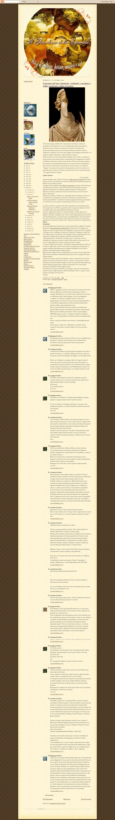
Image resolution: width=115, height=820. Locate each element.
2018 (27, 166)
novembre (30, 192)
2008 (27, 187)
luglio (29, 217)
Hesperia (53, 287)
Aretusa (52, 375)
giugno (29, 219)
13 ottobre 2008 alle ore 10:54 (56, 345)
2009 (27, 185)
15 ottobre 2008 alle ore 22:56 (56, 663)
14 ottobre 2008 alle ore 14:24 (56, 602)
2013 (27, 176)
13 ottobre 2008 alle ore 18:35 (56, 413)
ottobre (29, 194)
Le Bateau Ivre (27, 257)
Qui (44, 252)
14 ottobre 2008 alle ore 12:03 (56, 503)
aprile (28, 224)
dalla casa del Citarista (76, 179)
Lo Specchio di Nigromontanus (32, 258)
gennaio (29, 230)
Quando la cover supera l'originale (33, 212)
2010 (27, 183)
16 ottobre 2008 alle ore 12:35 (56, 751)
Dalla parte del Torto (29, 237)
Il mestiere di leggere (29, 248)
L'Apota (26, 255)
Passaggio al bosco (28, 265)
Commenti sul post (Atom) (57, 803)
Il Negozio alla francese (30, 250)
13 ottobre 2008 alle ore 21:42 (56, 468)
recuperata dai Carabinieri (59, 228)
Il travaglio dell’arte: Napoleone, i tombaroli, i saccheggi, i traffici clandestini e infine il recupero (67, 84)
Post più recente (48, 799)
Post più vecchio (86, 799)
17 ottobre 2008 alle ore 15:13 (56, 791)
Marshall (26, 260)
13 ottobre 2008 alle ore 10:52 (56, 332)
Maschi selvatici (28, 262)
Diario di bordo (28, 239)
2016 (27, 170)
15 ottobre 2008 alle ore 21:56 (56, 633)
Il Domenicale (27, 244)
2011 (27, 181)
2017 (27, 168)
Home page (66, 799)
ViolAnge (26, 269)
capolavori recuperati (57, 279)
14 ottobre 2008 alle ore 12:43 (56, 591)
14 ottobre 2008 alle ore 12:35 (56, 518)
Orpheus (26, 264)
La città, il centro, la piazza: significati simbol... (32, 201)
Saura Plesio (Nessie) (29, 267)
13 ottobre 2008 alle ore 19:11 (56, 441)
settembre (29, 215)
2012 (27, 179)
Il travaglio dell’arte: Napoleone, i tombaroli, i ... (32, 207)
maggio (29, 222)
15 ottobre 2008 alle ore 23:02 (56, 694)
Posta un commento (49, 795)
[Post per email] (62, 278)
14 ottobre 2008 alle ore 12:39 (56, 565)
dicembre (29, 190)
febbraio (29, 228)
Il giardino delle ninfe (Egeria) (32, 246)
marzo (29, 226)
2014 (27, 174)
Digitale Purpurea (28, 241)
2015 (27, 172)
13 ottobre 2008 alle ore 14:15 (56, 371)
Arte (49, 279)
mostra (65, 279)
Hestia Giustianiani (68, 185)
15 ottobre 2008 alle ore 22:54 (56, 641)
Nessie (52, 606)
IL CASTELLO (28, 242)
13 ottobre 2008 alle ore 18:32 (56, 391)
